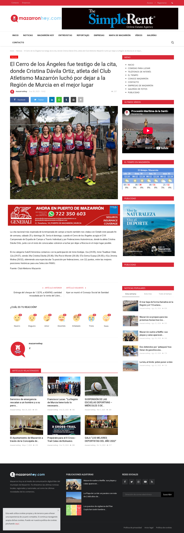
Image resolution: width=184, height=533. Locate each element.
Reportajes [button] (83, 35)
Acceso (150, 3)
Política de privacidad (133, 527)
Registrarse (162, 3)
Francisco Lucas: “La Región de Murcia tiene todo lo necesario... (62, 402)
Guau (106, 326)
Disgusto (32, 326)
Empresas (26, 2)
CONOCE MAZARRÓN (138, 78)
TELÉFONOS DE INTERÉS (139, 71)
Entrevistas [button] (65, 35)
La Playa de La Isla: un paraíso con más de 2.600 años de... (100, 495)
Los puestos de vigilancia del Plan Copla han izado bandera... (98, 508)
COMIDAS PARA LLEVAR (139, 68)
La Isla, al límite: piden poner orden (156, 362)
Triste (91, 326)
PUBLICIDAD (133, 92)
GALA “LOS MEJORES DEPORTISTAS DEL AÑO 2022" (100, 439)
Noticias (19, 51)
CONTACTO (133, 82)
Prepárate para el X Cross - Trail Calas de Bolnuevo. (61, 439)
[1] (172, 3)
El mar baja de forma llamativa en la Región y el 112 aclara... (156, 303)
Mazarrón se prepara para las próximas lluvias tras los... (154, 318)
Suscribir (167, 494)
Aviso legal (148, 527)
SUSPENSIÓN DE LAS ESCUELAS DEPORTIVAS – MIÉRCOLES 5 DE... (98, 402)
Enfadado (76, 326)
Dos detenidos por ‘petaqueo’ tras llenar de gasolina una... (155, 348)
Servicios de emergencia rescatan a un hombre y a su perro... (25, 402)
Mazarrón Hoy (45, 35)
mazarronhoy (21, 91)
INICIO (131, 64)
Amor (46, 326)
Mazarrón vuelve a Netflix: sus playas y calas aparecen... (154, 333)
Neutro (17, 326)
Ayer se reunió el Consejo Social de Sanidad (87, 292)
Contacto (15, 2)
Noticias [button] (28, 35)
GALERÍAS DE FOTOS (137, 89)
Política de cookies (164, 527)
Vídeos (138, 35)
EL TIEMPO (133, 75)
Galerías (152, 35)
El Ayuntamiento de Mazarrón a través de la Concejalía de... (26, 439)
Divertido (62, 326)
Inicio (15, 35)
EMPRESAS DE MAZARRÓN (140, 85)
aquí (17, 523)
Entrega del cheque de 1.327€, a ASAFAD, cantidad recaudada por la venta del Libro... (38, 294)
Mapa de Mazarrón (120, 35)
